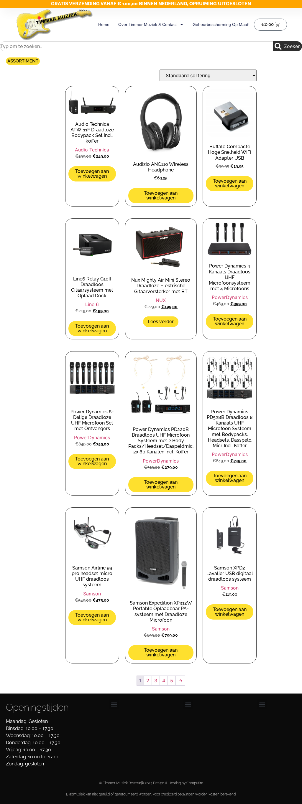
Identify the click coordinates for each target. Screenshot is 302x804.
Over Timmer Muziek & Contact (147, 24)
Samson (92, 594)
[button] (114, 704)
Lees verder (161, 321)
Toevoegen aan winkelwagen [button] (92, 174)
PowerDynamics (230, 297)
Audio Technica (92, 150)
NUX (161, 300)
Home (103, 24)
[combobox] (136, 46)
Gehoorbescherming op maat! (221, 24)
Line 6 (92, 304)
